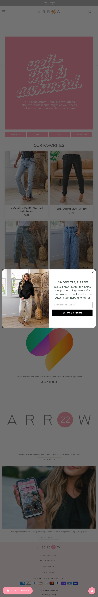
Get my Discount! (72, 312)
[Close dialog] (92, 272)
